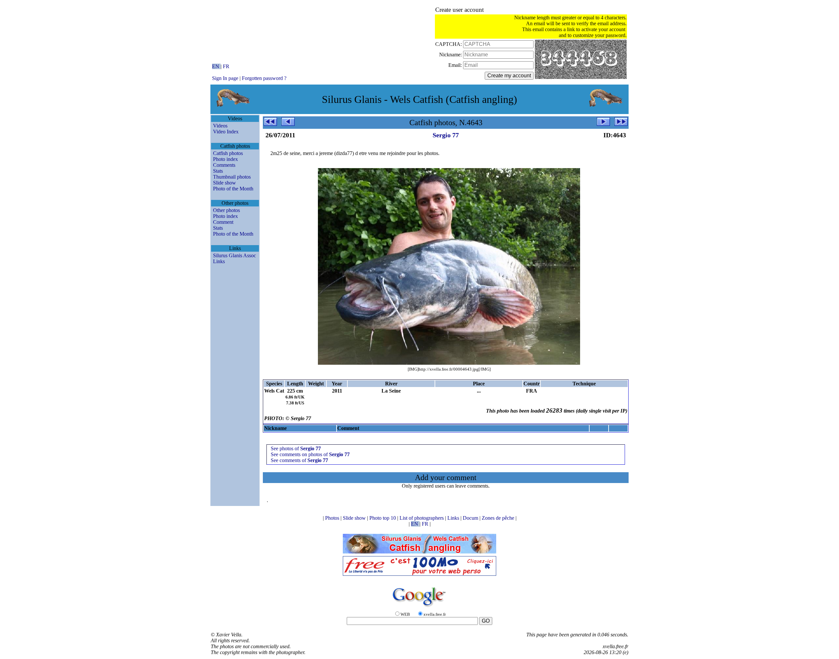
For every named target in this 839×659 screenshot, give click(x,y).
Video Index (226, 131)
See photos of (296, 448)
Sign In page (225, 78)
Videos (220, 125)
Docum (471, 518)
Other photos (226, 210)
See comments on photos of (310, 454)
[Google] (419, 607)
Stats (218, 171)
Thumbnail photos (232, 177)
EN (216, 66)
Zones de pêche (499, 518)
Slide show (224, 182)
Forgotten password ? (264, 78)
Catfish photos (228, 153)
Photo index (225, 159)
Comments (224, 165)
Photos (333, 518)
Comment (223, 222)
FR (226, 66)
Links (219, 261)
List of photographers (422, 518)
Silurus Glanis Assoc (234, 255)
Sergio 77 (446, 135)
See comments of (299, 460)
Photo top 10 (383, 518)
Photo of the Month (233, 188)
